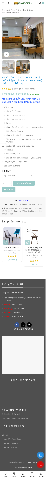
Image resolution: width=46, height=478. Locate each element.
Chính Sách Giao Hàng (10, 443)
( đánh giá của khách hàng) (23, 89)
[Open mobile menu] (3, 3)
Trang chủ (6, 10)
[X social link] (23, 324)
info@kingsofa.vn (16, 316)
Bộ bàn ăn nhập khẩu (30, 211)
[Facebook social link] (16, 324)
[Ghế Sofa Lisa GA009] (12, 236)
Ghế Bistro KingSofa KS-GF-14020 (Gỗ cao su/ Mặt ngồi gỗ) (33, 249)
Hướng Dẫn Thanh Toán (11, 439)
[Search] (8, 3)
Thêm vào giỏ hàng (23, 183)
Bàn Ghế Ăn (28, 10)
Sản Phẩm (17, 10)
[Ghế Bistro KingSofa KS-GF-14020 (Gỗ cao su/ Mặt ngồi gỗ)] (34, 236)
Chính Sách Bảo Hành (10, 447)
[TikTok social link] (29, 324)
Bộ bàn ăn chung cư (13, 211)
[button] (4, 37)
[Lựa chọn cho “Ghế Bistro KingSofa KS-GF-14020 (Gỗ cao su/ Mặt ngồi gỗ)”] (27, 242)
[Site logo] (23, 3)
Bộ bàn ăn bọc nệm (14, 208)
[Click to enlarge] (6, 54)
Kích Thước (6, 171)
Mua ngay (8, 189)
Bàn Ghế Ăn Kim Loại (10, 12)
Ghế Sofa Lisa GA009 (12, 247)
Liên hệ (5, 435)
